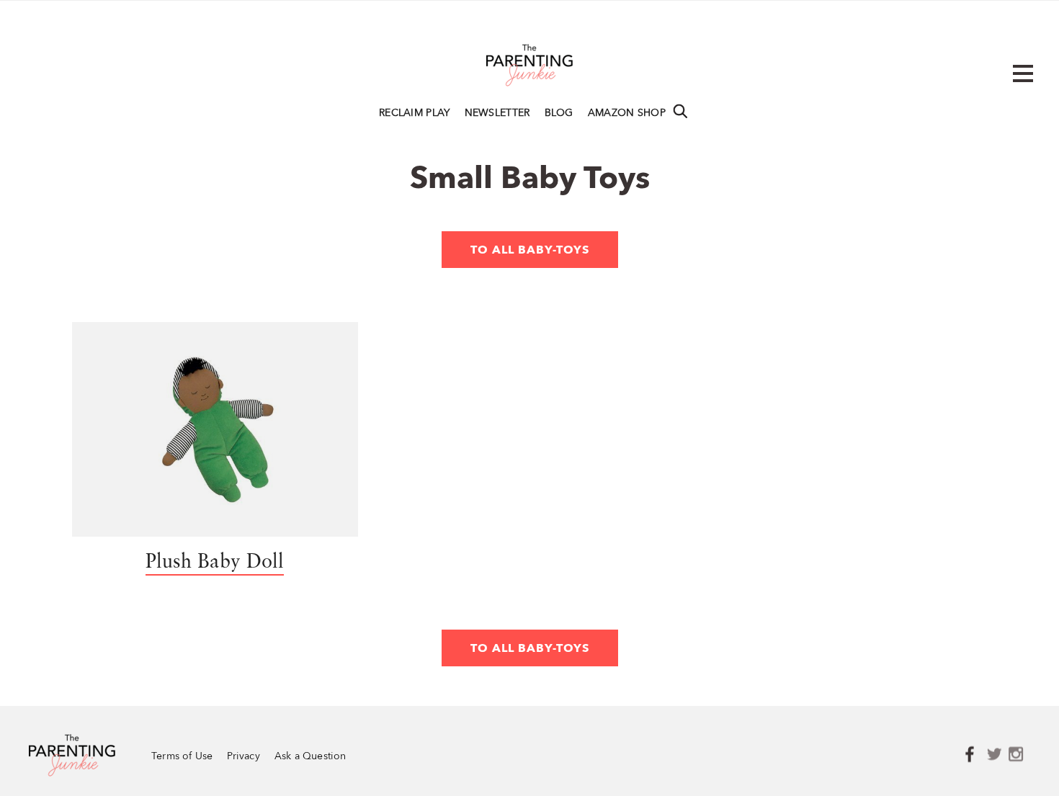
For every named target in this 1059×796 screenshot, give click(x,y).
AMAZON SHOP (627, 113)
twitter (998, 755)
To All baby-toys (529, 250)
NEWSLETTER (497, 113)
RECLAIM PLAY (414, 113)
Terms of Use (182, 756)
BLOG (559, 113)
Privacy (243, 756)
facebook (976, 755)
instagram (1019, 755)
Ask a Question (310, 756)
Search (680, 111)
